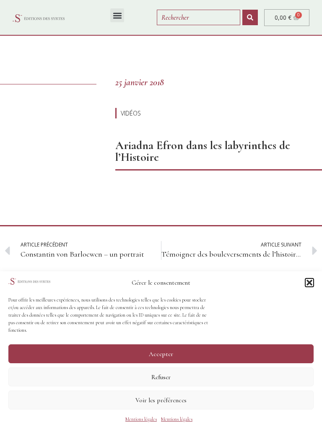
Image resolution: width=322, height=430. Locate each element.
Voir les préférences (161, 400)
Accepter (161, 354)
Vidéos (131, 113)
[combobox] (198, 17)
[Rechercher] (250, 17)
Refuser (161, 377)
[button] (309, 282)
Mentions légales (141, 419)
